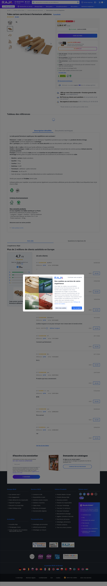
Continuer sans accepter (75, 277)
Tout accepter (77, 308)
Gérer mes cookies (61, 308)
